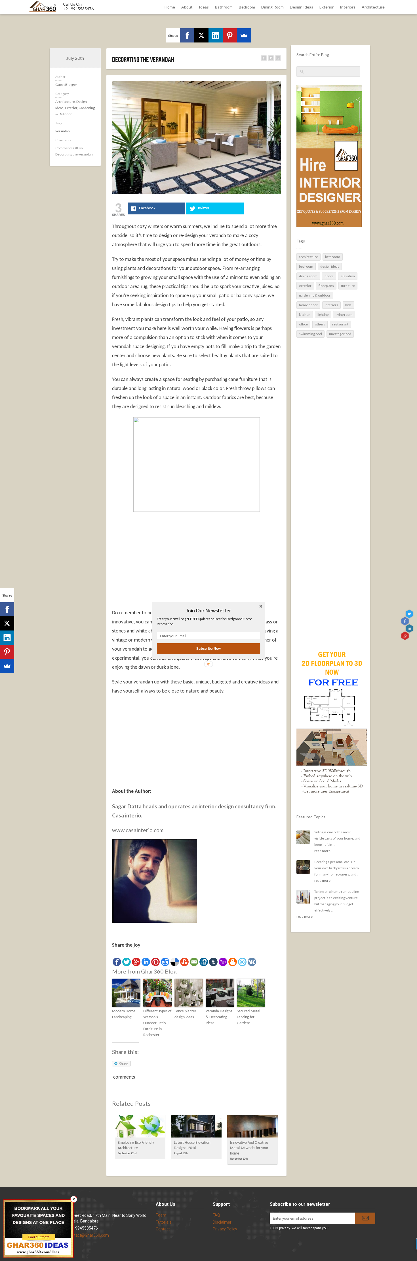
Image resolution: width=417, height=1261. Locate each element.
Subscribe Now (208, 648)
